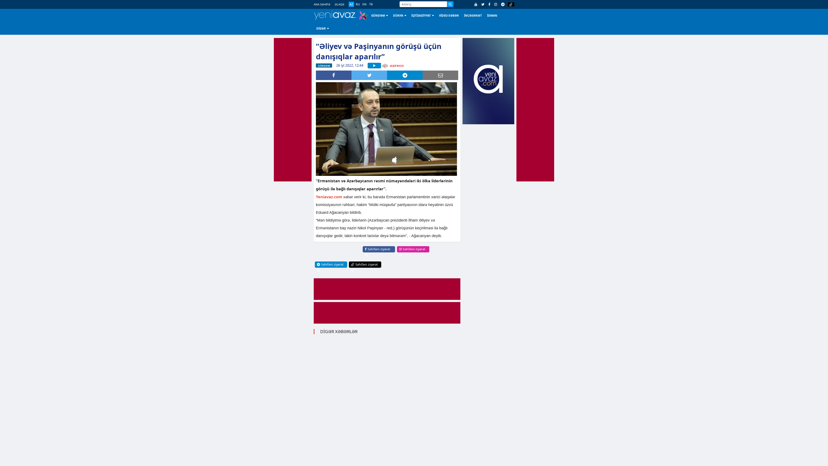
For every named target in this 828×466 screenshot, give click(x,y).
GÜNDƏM (378, 15)
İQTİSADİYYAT (421, 15)
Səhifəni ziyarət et (377, 252)
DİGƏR (321, 28)
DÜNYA (398, 15)
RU (358, 4)
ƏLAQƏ (339, 4)
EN (364, 4)
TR (371, 4)
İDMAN (492, 15)
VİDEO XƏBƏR (449, 15)
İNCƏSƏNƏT (473, 15)
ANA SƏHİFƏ (322, 4)
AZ (351, 4)
